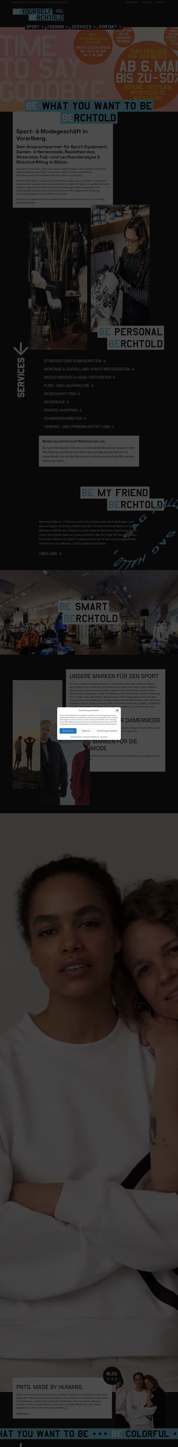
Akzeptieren (68, 731)
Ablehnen (86, 731)
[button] (117, 710)
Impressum (104, 737)
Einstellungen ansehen (107, 731)
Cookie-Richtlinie (76, 737)
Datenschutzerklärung (91, 737)
